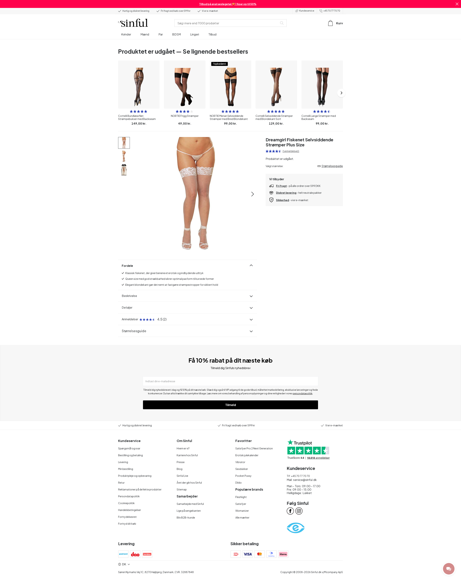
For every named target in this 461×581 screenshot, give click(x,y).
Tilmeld (230, 405)
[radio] (131, 111)
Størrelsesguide (134, 331)
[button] (457, 4)
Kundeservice (306, 10)
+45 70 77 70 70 (331, 10)
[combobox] (227, 23)
